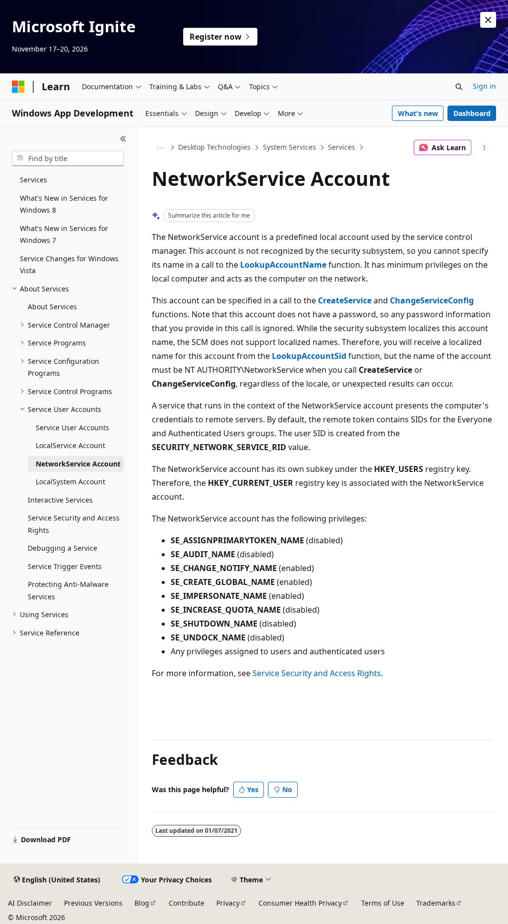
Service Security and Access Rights (317, 673)
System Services (289, 147)
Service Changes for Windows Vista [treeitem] (69, 265)
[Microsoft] (18, 86)
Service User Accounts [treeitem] (72, 427)
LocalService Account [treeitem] (70, 445)
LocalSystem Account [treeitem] (70, 481)
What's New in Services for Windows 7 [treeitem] (64, 234)
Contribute (186, 903)
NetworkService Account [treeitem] (78, 463)
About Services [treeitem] (52, 306)
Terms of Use (382, 903)
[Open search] (459, 87)
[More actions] (484, 148)
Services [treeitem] (33, 179)
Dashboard (472, 113)
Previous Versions (93, 903)
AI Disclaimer (30, 903)
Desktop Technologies (214, 147)
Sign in (484, 86)
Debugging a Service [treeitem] (62, 548)
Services (341, 147)
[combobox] (68, 159)
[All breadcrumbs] (160, 148)
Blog (141, 903)
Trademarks (435, 903)
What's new (418, 113)
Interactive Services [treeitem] (60, 500)
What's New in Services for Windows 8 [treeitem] (64, 204)
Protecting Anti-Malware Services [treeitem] (68, 590)
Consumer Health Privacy (300, 903)
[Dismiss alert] (488, 20)
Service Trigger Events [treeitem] (65, 566)
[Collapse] (123, 139)
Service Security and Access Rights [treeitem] (74, 524)
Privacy (228, 903)
